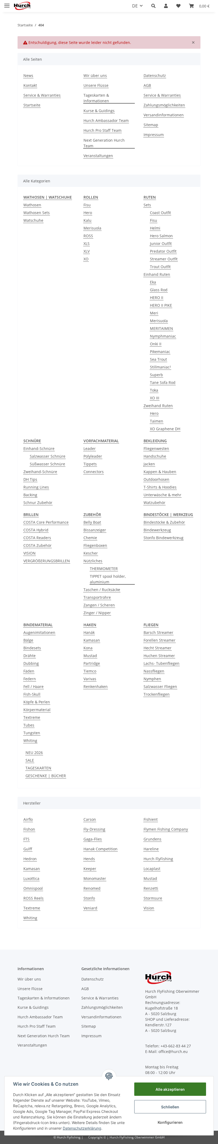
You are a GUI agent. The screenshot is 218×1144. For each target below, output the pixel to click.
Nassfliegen (154, 671)
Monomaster (94, 878)
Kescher (90, 553)
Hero (87, 212)
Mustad (90, 655)
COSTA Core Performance (46, 522)
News (28, 75)
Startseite (31, 105)
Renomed (91, 888)
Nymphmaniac (163, 336)
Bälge (28, 640)
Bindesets (32, 647)
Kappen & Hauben (160, 471)
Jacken (149, 463)
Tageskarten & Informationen (96, 98)
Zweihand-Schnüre (40, 471)
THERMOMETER (104, 568)
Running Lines (36, 487)
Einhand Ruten (157, 274)
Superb (156, 374)
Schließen (170, 1107)
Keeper (89, 868)
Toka (154, 390)
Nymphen (152, 678)
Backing (30, 494)
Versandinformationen (164, 114)
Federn (29, 678)
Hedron (30, 858)
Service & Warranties (42, 95)
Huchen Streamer (159, 655)
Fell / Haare (33, 686)
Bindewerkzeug (157, 529)
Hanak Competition (100, 848)
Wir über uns (95, 75)
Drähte (29, 655)
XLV (86, 251)
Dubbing (31, 663)
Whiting (30, 740)
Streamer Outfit (164, 258)
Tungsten (31, 732)
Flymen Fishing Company (166, 829)
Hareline (151, 848)
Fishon (29, 829)
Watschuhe (33, 220)
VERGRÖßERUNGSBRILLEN (46, 560)
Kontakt (30, 85)
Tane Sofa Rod (162, 382)
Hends (89, 858)
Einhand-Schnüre (38, 448)
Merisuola (92, 228)
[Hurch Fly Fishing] (22, 6)
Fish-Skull (31, 694)
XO (86, 258)
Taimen (156, 421)
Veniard (90, 908)
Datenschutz (155, 75)
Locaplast (152, 868)
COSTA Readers (37, 537)
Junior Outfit (161, 243)
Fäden (28, 671)
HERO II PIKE (161, 305)
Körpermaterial (37, 709)
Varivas (89, 678)
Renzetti (151, 888)
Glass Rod (158, 289)
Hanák (89, 632)
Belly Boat (92, 522)
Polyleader (92, 456)
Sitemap (151, 124)
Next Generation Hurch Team (104, 143)
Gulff (27, 848)
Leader (89, 448)
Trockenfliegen (157, 694)
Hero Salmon (161, 235)
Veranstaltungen (98, 155)
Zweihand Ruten (158, 405)
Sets (147, 204)
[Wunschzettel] (178, 6)
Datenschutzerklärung (82, 1128)
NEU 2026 (34, 752)
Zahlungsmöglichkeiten (164, 105)
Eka (153, 282)
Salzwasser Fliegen (160, 686)
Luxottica (31, 878)
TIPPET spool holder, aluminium (108, 579)
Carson (89, 819)
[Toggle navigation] (7, 3)
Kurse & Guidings (99, 110)
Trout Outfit (160, 266)
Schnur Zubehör (37, 502)
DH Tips (30, 479)
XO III (154, 397)
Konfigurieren (170, 1122)
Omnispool (33, 888)
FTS (26, 839)
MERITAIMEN (161, 328)
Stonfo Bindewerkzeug (163, 537)
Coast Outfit (160, 212)
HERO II (156, 297)
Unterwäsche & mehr (162, 494)
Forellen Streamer (159, 640)
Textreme (31, 717)
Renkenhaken (95, 686)
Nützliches (92, 560)
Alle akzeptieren (170, 1089)
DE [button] (135, 6)
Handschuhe (155, 456)
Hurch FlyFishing (158, 858)
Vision (149, 908)
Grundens (152, 839)
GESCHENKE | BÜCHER (46, 775)
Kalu (87, 220)
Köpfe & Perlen (36, 701)
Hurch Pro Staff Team (102, 130)
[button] (153, 6)
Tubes (28, 725)
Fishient (151, 819)
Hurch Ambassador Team (106, 120)
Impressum (154, 134)
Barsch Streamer (158, 632)
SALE (30, 760)
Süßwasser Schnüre (47, 463)
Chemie (90, 537)
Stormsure (153, 898)
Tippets (90, 463)
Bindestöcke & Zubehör (164, 522)
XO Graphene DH (165, 428)
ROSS (88, 235)
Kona (88, 647)
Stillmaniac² (160, 367)
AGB (147, 85)
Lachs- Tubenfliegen (161, 663)
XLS (86, 243)
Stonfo (89, 898)
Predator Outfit (163, 251)
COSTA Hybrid (35, 529)
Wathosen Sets (36, 212)
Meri (154, 312)
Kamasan (91, 640)
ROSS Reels (33, 898)
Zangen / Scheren (99, 605)
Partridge (91, 663)
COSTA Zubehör (37, 545)
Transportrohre (97, 597)
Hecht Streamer (157, 647)
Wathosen (32, 204)
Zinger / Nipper (97, 612)
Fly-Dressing (94, 829)
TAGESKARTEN (38, 767)
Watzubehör (154, 502)
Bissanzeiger (94, 529)
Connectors (93, 471)
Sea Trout (158, 359)
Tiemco (89, 671)
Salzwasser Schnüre (47, 456)
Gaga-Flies (92, 839)
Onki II (155, 343)
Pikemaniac (160, 351)
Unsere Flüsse (95, 85)
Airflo (28, 819)
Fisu (87, 204)
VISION (29, 553)
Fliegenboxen (95, 545)
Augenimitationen (39, 632)
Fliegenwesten (156, 448)
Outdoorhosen (156, 479)
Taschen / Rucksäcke (101, 589)
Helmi (155, 228)
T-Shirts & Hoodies (160, 487)
